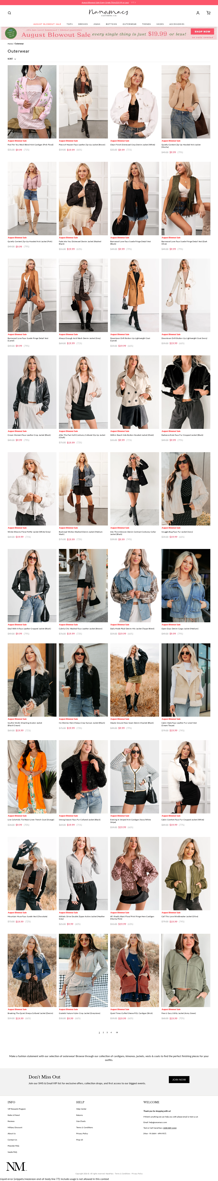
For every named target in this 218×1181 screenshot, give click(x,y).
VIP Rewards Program (17, 1109)
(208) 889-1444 (170, 1128)
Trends (146, 24)
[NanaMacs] (109, 13)
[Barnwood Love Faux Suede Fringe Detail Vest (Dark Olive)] (186, 198)
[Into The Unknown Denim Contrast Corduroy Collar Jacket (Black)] (134, 488)
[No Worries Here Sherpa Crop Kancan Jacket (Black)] (83, 680)
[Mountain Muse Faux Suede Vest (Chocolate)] (32, 873)
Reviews (11, 1121)
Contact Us (12, 1140)
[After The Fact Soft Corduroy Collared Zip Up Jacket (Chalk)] (83, 392)
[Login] (199, 13)
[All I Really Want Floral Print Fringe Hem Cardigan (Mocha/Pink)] (134, 873)
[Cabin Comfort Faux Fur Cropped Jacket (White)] (186, 776)
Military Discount (15, 1127)
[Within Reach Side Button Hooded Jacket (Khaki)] (134, 392)
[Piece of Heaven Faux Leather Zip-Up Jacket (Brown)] (83, 101)
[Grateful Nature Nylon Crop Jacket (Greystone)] (83, 970)
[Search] (9, 13)
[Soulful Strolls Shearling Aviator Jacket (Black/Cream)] (32, 680)
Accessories (176, 24)
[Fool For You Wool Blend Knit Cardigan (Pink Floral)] (32, 101)
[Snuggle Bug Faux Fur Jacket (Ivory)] (186, 488)
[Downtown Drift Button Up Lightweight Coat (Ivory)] (186, 295)
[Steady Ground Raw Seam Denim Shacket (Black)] (134, 680)
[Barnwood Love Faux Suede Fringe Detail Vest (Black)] (134, 198)
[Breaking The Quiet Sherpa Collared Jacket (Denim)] (32, 970)
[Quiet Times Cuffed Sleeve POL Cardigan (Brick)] (134, 970)
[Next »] (116, 1032)
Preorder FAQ (13, 1146)
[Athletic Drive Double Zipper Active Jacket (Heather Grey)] (83, 873)
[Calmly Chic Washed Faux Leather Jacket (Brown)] (83, 585)
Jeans (97, 24)
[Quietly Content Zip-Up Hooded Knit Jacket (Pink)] (32, 198)
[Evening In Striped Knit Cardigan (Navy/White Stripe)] (134, 776)
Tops (70, 24)
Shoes (160, 24)
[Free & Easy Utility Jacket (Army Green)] (186, 970)
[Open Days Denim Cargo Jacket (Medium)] (186, 585)
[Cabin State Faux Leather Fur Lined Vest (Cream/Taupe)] (186, 680)
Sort (10, 59)
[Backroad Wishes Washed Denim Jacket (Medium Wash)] (83, 488)
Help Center (81, 1109)
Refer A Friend (14, 1115)
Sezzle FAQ (12, 1152)
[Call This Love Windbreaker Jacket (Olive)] (186, 873)
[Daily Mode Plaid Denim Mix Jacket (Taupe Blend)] (134, 585)
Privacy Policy (82, 1133)
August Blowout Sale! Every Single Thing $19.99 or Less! (105, 2)
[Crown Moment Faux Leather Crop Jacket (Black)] (32, 392)
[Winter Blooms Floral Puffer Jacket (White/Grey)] (32, 488)
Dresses (83, 24)
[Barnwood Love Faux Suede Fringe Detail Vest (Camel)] (32, 295)
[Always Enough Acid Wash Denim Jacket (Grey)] (83, 295)
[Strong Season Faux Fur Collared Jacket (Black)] (83, 776)
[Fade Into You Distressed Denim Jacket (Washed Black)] (83, 198)
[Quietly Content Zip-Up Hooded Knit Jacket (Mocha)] (186, 101)
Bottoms (111, 24)
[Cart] (207, 13)
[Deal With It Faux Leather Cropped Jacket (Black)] (32, 585)
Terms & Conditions (84, 1127)
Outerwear (130, 24)
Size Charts (81, 1121)
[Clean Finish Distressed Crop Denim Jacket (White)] (134, 101)
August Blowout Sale (47, 24)
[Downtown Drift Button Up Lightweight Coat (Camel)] (134, 295)
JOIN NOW (179, 1079)
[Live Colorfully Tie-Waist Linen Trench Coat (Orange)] (32, 776)
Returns (79, 1115)
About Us (12, 1133)
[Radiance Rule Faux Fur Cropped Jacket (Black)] (186, 392)
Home (10, 43)
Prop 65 (79, 1140)
